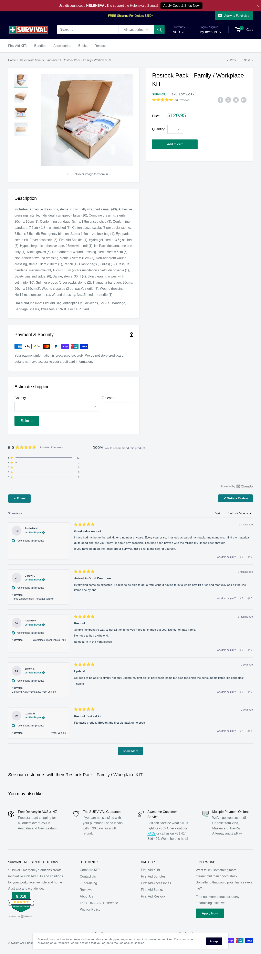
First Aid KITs (150, 870)
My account (208, 32)
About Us (86, 896)
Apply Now (210, 913)
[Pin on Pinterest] (228, 100)
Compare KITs (90, 870)
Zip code (108, 398)
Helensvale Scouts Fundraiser (39, 60)
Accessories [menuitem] (62, 46)
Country (20, 398)
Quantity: (158, 129)
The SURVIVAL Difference (99, 903)
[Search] (159, 29)
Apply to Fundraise (236, 15)
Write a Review (240, 499)
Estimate (27, 420)
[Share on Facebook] (220, 100)
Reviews (86, 889)
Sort (218, 513)
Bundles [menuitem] (40, 46)
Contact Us (88, 876)
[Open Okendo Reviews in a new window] (237, 486)
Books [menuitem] (82, 46)
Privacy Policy (90, 909)
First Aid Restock (153, 896)
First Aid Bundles (153, 876)
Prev (233, 60)
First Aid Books (152, 889)
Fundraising (88, 883)
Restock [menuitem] (100, 46)
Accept (214, 941)
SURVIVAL (159, 94)
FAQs (151, 833)
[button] (170, 99)
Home (12, 60)
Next (247, 60)
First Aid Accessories (156, 883)
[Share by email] (244, 100)
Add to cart (174, 144)
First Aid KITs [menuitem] (17, 46)
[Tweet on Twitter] (236, 100)
